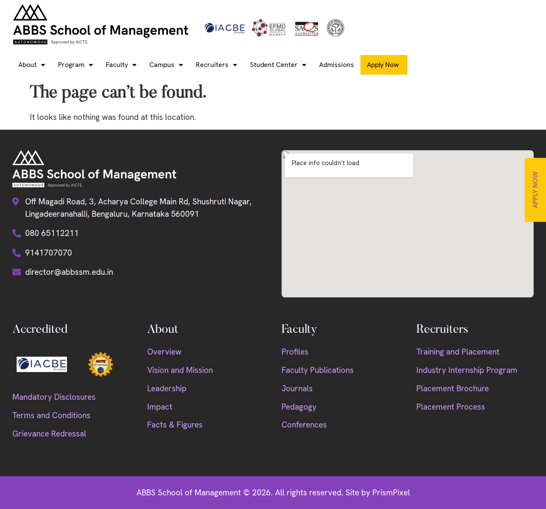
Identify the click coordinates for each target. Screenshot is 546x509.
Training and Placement (458, 351)
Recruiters (212, 64)
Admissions (336, 64)
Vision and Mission (180, 370)
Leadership (166, 388)
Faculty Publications (318, 370)
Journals (297, 388)
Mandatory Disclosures (54, 397)
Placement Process (450, 406)
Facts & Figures (175, 424)
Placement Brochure (452, 388)
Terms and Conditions (51, 415)
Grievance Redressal (49, 433)
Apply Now (535, 190)
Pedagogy (299, 406)
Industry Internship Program (466, 370)
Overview (164, 351)
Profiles (295, 351)
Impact (159, 406)
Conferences (304, 424)
